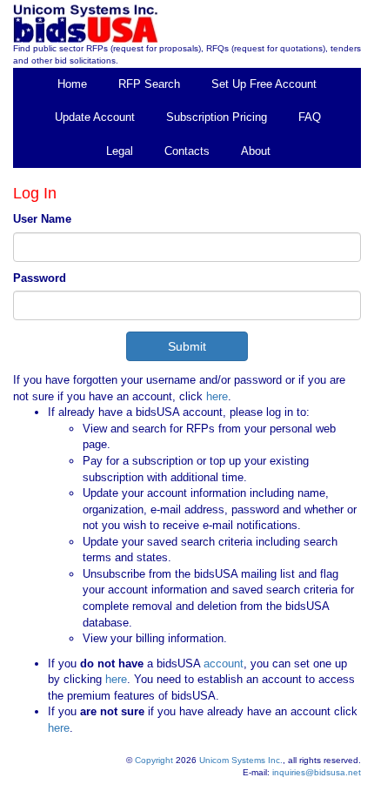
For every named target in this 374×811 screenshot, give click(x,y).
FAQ (309, 117)
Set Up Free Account (264, 83)
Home (72, 83)
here (217, 396)
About (255, 151)
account (222, 663)
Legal (119, 151)
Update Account (95, 117)
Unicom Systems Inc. (241, 760)
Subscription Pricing (216, 117)
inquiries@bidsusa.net (316, 772)
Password (39, 278)
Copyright (154, 760)
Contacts (187, 151)
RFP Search (149, 83)
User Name (42, 218)
